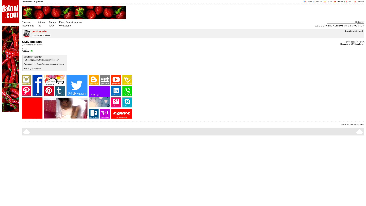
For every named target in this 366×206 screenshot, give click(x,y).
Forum (52, 22)
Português (360, 2)
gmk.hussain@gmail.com (32, 44)
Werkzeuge (65, 25)
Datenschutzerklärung (348, 124)
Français (319, 2)
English (309, 2)
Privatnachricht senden (41, 35)
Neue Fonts (28, 25)
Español (329, 2)
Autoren (41, 22)
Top (39, 25)
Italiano (350, 2)
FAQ (51, 25)
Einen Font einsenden (70, 22)
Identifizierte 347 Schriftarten (352, 44)
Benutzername (27, 2)
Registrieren (38, 2)
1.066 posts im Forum (355, 42)
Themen (26, 22)
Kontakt (361, 124)
